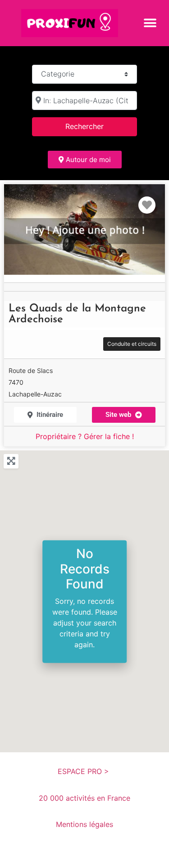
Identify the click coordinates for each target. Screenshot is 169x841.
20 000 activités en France (84, 798)
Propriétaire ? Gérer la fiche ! (85, 436)
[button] (150, 23)
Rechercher (96, 126)
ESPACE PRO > (84, 771)
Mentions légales (84, 824)
